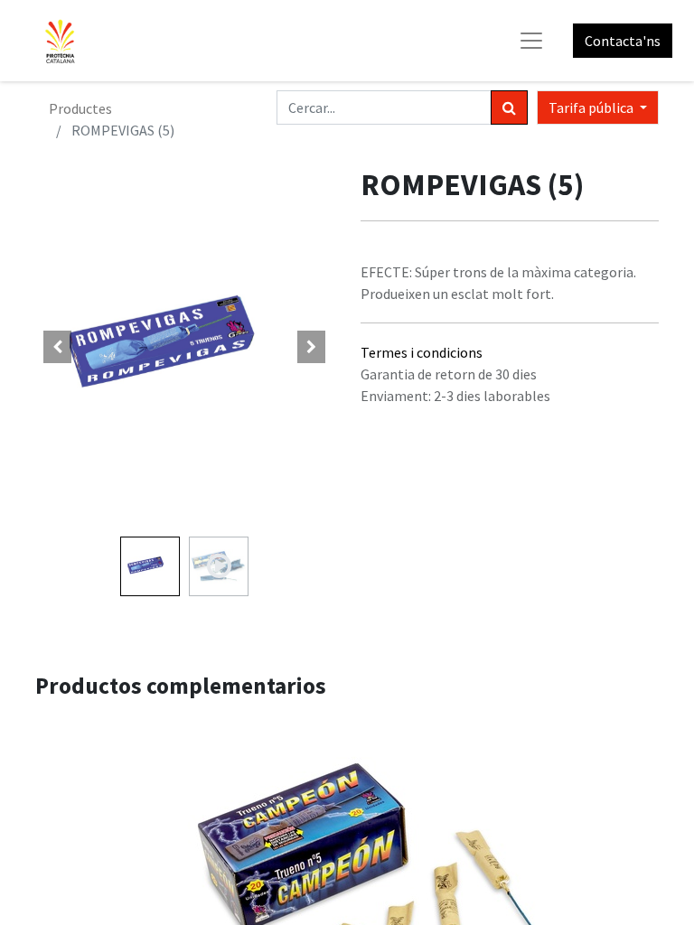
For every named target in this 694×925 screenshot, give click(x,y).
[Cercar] (509, 107)
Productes (80, 108)
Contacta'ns (623, 41)
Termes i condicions (422, 352)
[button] (57, 346)
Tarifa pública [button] (592, 107)
